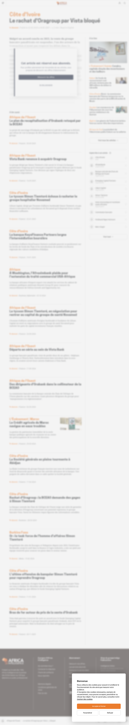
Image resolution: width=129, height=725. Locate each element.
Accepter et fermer (99, 706)
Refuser (110, 713)
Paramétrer (87, 713)
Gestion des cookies (84, 699)
